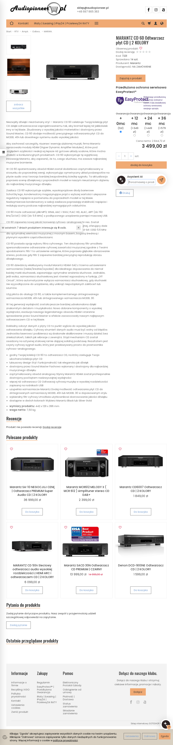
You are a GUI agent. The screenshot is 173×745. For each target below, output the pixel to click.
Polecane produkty (22, 437)
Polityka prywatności (18, 695)
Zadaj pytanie (18, 625)
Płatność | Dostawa (69, 698)
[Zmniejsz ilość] (131, 156)
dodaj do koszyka (141, 165)
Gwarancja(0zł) (121, 121)
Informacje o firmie (19, 684)
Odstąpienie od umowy (72, 691)
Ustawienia (132, 736)
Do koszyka (32, 512)
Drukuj (126, 193)
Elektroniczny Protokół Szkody (72, 684)
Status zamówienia (70, 705)
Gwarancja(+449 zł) (148, 122)
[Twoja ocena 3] (143, 52)
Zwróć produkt (19, 712)
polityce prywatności (65, 740)
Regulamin (43, 682)
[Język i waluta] (162, 23)
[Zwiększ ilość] (119, 156)
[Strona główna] (38, 9)
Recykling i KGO (20, 689)
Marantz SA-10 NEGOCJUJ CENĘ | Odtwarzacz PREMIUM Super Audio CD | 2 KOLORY (32, 491)
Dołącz (138, 692)
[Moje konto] (155, 23)
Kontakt (23, 23)
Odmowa (149, 736)
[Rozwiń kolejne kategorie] (96, 23)
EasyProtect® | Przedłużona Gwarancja (45, 689)
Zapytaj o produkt (130, 78)
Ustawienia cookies (17, 706)
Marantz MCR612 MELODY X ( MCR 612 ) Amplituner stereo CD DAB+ (86, 491)
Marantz (135, 63)
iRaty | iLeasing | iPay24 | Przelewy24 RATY (61, 23)
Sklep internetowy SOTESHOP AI (146, 723)
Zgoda (165, 736)
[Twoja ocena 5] (149, 52)
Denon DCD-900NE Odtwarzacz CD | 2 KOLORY (141, 567)
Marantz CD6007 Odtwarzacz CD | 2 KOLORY (141, 489)
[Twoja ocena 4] (146, 52)
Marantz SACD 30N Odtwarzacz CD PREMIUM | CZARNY (86, 567)
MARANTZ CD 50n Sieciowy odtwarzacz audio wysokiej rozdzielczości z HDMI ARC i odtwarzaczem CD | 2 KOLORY (32, 571)
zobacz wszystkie (18, 106)
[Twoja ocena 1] (137, 52)
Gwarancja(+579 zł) (162, 122)
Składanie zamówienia (70, 712)
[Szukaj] (143, 23)
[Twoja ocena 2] (140, 52)
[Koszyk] (149, 23)
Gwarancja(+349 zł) (134, 122)
